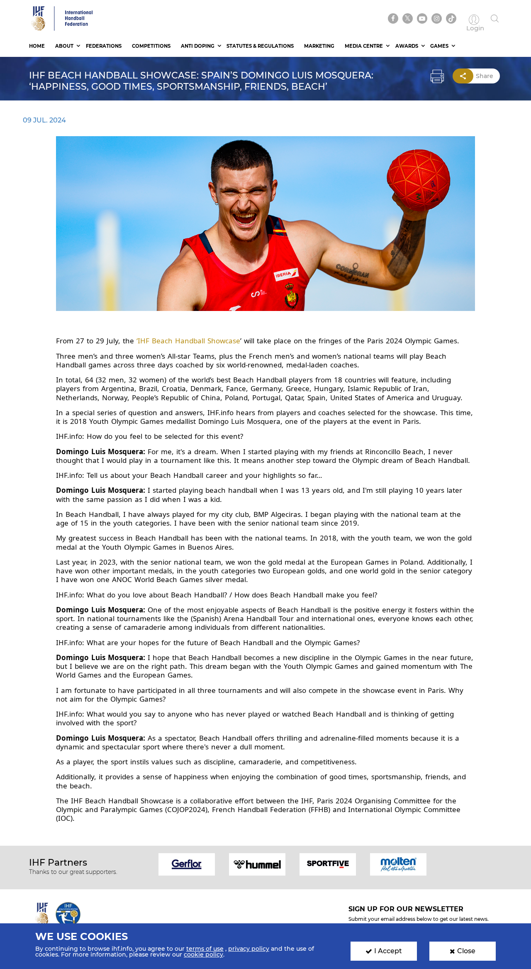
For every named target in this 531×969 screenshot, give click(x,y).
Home (37, 46)
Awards (406, 46)
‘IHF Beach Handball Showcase (188, 340)
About (64, 46)
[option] (186, 864)
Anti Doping (197, 46)
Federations (104, 46)
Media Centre (364, 46)
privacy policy (248, 948)
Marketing (319, 46)
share (484, 76)
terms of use (205, 948)
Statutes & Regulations (260, 46)
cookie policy (203, 954)
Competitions (151, 46)
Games (439, 46)
